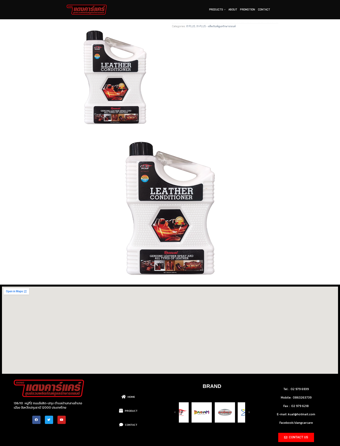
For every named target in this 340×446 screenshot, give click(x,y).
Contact (264, 9)
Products (216, 9)
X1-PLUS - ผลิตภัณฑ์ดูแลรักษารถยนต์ (216, 26)
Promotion (247, 9)
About (232, 9)
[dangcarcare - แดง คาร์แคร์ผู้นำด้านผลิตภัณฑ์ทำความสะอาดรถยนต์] (87, 10)
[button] (199, 435)
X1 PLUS (190, 26)
